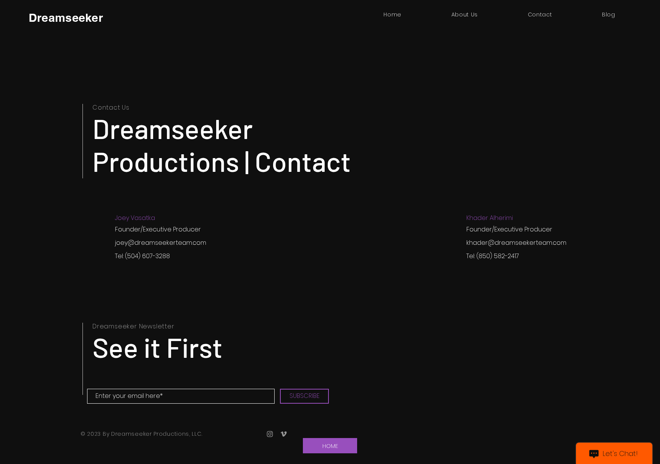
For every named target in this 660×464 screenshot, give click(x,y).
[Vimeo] (284, 434)
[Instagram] (270, 434)
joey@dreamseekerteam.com (160, 242)
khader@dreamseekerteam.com (516, 242)
